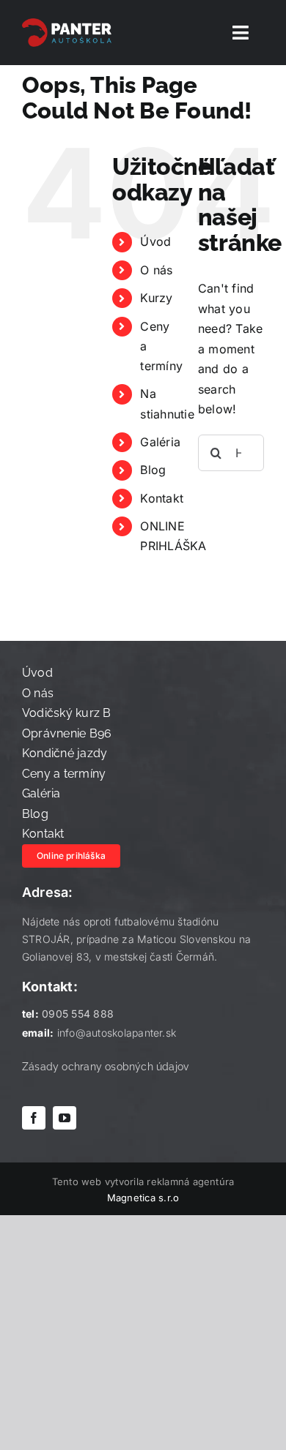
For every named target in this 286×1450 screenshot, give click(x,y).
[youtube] (64, 1118)
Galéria (160, 442)
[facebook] (33, 1118)
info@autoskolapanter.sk (117, 1032)
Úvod (155, 241)
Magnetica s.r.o (143, 1197)
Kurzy (156, 297)
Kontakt (161, 498)
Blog (153, 469)
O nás (156, 270)
